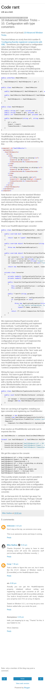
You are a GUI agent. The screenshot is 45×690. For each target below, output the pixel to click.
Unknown (11, 526)
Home (22, 679)
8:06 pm (13, 583)
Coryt (9, 564)
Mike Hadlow (12, 545)
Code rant (10, 7)
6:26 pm (21, 617)
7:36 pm (15, 564)
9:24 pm (24, 545)
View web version (22, 683)
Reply (9, 537)
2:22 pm (18, 526)
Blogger (27, 688)
